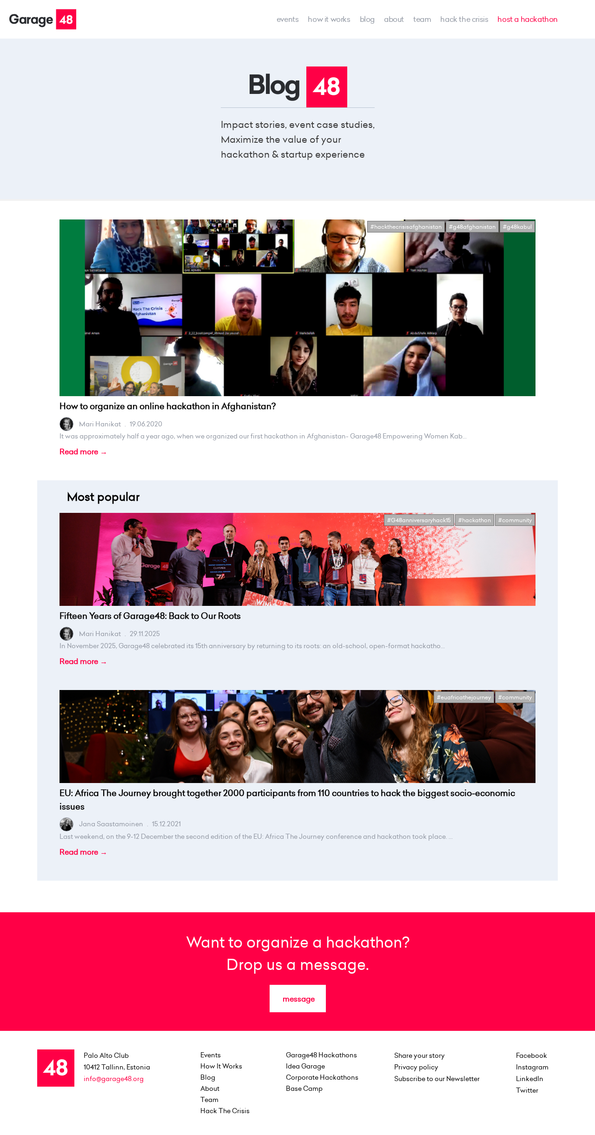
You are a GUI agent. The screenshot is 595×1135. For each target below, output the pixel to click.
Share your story (419, 1055)
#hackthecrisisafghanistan (406, 227)
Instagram (532, 1067)
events (288, 19)
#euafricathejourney (464, 697)
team (422, 19)
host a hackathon (527, 19)
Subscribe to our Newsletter (437, 1078)
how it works (329, 19)
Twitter (527, 1090)
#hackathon (474, 520)
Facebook (531, 1055)
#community (515, 520)
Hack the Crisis (464, 19)
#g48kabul (517, 227)
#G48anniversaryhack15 (419, 520)
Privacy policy (416, 1067)
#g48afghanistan (472, 227)
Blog (367, 19)
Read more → (83, 451)
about (394, 19)
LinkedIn (529, 1078)
